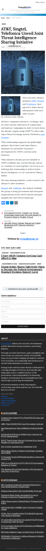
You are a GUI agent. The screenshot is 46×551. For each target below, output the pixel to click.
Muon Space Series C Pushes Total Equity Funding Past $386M (22, 452)
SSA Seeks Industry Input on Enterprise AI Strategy (22, 532)
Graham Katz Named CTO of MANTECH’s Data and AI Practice (22, 419)
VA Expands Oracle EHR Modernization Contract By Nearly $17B (22, 458)
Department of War (17, 252)
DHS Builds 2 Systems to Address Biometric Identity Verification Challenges (22, 537)
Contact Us (5, 405)
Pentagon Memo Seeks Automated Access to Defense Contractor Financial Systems (19, 496)
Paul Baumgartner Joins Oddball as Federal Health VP (22, 429)
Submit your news (7, 403)
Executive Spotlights (27, 263)
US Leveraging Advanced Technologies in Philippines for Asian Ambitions (23, 527)
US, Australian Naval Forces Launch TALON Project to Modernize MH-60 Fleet (22, 521)
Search (41, 289)
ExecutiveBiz (6, 343)
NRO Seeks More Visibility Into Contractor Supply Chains (22, 508)
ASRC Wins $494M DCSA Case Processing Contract (22, 424)
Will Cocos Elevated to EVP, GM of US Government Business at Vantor (22, 464)
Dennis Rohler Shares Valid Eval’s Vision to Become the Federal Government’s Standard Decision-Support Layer (23, 269)
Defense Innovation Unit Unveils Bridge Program (21, 491)
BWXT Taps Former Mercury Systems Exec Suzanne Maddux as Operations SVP (23, 441)
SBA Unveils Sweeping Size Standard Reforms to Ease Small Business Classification (21, 486)
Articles (5, 252)
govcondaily (10, 480)
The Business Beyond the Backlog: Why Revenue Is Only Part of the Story (22, 470)
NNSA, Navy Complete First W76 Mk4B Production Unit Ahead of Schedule (22, 515)
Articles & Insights (7, 398)
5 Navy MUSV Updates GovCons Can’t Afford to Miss (21, 257)
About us (4, 396)
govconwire (10, 413)
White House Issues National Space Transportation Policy (22, 502)
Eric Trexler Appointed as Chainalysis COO (19, 447)
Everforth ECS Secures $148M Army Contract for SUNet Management (21, 435)
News (39, 263)
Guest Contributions (8, 400)
